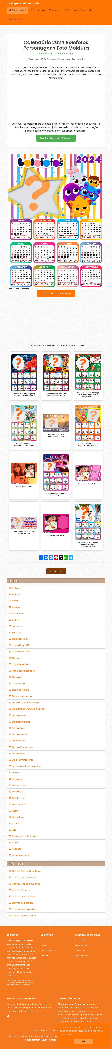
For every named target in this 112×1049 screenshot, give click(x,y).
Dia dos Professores (22, 759)
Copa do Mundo (20, 690)
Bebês (15, 619)
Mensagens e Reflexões (24, 836)
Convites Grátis (80, 950)
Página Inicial (18, 10)
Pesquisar (16, 19)
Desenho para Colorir (82, 955)
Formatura (17, 817)
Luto (14, 830)
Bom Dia (16, 632)
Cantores (16, 658)
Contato (56, 10)
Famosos (16, 779)
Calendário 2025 (20, 645)
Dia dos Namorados (22, 747)
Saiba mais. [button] (66, 1034)
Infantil (15, 823)
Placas (15, 842)
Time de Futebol (20, 855)
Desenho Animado (21, 696)
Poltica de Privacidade (79, 10)
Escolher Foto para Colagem (56, 138)
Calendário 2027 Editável (56, 293)
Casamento (18, 683)
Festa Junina (18, 804)
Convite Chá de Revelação (25, 883)
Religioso (16, 849)
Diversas (16, 772)
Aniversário (17, 613)
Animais (15, 607)
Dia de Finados (19, 734)
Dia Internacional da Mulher (26, 766)
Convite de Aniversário (23, 896)
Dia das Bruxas (19, 715)
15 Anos (15, 588)
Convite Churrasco (21, 890)
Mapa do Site (40, 1030)
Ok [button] (83, 1041)
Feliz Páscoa (18, 798)
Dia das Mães (18, 728)
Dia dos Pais (18, 753)
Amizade (16, 594)
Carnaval (16, 677)
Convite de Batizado (22, 902)
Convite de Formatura (23, 915)
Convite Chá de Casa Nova (26, 871)
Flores (15, 810)
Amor (14, 600)
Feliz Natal (17, 791)
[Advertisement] (56, 101)
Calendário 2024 (64, 53)
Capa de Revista (20, 664)
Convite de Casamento (24, 909)
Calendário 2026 (20, 651)
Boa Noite (16, 626)
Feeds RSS (56, 1030)
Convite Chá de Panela (23, 877)
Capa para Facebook (23, 670)
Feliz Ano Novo (19, 785)
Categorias (38, 10)
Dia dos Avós (18, 740)
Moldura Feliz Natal (81, 945)
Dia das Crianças (20, 721)
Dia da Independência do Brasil (28, 708)
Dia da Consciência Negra (25, 702)
